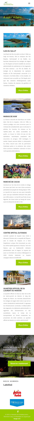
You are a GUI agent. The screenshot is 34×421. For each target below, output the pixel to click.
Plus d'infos (23, 90)
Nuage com (17, 418)
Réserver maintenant (19, 363)
